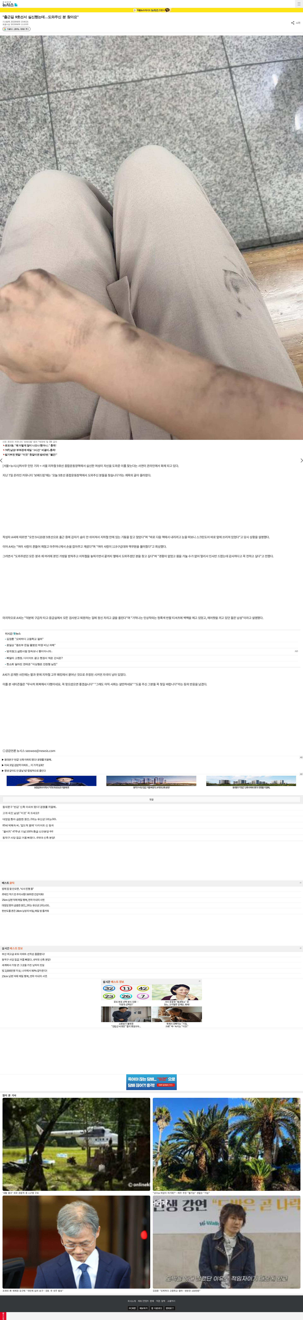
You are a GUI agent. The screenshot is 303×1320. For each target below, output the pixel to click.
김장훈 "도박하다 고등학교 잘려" (25, 639)
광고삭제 (3, 1316)
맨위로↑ (170, 1308)
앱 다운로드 (156, 1308)
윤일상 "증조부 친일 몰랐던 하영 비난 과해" (31, 645)
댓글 (151, 799)
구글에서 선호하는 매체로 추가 (17, 29)
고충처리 (171, 1300)
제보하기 (144, 1308)
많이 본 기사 (9, 1095)
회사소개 (132, 1300)
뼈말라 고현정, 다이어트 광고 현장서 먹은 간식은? (35, 658)
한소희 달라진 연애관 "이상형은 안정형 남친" (32, 664)
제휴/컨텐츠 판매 (146, 1300)
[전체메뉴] (299, 4)
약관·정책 (160, 1300)
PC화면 (132, 1308)
